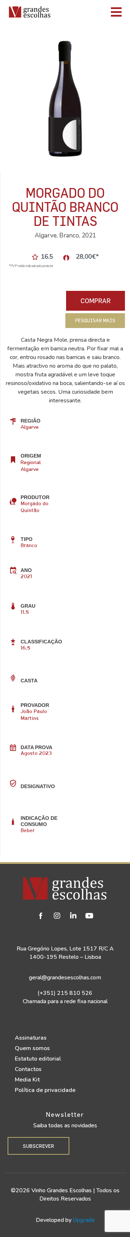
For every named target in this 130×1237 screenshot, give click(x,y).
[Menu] (92, 12)
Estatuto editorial (38, 1059)
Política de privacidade (45, 1090)
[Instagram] (57, 916)
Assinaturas (31, 1038)
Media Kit (27, 1080)
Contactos (28, 1069)
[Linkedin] (73, 916)
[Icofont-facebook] (41, 916)
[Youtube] (89, 916)
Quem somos (32, 1048)
